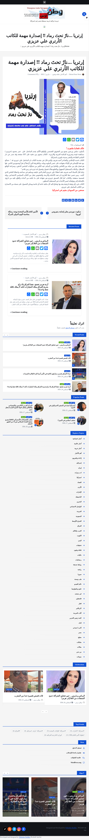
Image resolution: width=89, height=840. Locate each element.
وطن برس (42, 234)
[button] (4, 335)
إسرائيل (79, 463)
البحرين (79, 502)
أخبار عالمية (78, 444)
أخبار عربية (67, 386)
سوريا (80, 574)
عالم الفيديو (78, 584)
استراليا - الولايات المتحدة (56, 731)
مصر (80, 632)
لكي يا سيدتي (77, 628)
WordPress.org (76, 762)
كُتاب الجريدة (77, 613)
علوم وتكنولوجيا (77, 589)
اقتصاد (27, 278)
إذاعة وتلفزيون (77, 458)
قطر (80, 603)
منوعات (79, 657)
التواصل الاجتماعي (76, 507)
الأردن (80, 487)
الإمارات (79, 492)
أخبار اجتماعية (77, 439)
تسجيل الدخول (77, 748)
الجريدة (79, 511)
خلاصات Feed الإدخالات (73, 753)
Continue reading (19, 268)
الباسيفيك (79, 497)
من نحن (79, 652)
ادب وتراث (67, 342)
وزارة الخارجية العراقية (52, 735)
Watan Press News (75, 74)
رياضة (80, 570)
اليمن (80, 540)
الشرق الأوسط (77, 521)
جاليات (79, 555)
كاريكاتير (79, 608)
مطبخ (80, 637)
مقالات (79, 647)
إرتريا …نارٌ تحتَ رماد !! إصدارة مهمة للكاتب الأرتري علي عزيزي (43, 46)
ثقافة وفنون (56, 74)
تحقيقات (79, 545)
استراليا (66, 403)
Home (67, 46)
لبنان (80, 623)
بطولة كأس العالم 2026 (74, 735)
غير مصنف (67, 358)
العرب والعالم (77, 531)
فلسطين (79, 599)
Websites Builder (71, 828)
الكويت (79, 536)
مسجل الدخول (70, 328)
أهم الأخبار (63, 74)
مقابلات (79, 642)
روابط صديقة (77, 565)
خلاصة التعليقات (76, 758)
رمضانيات (78, 560)
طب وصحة (78, 579)
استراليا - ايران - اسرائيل (33, 731)
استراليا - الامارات (76, 731)
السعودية (26, 234)
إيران (80, 468)
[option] (44, 346)
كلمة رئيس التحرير (76, 618)
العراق (79, 526)
